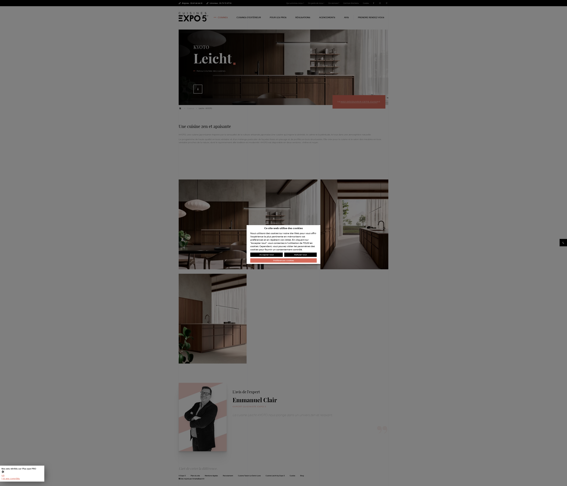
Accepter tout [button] (266, 254)
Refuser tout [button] (300, 254)
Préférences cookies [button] (283, 260)
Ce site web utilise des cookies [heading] (283, 228)
